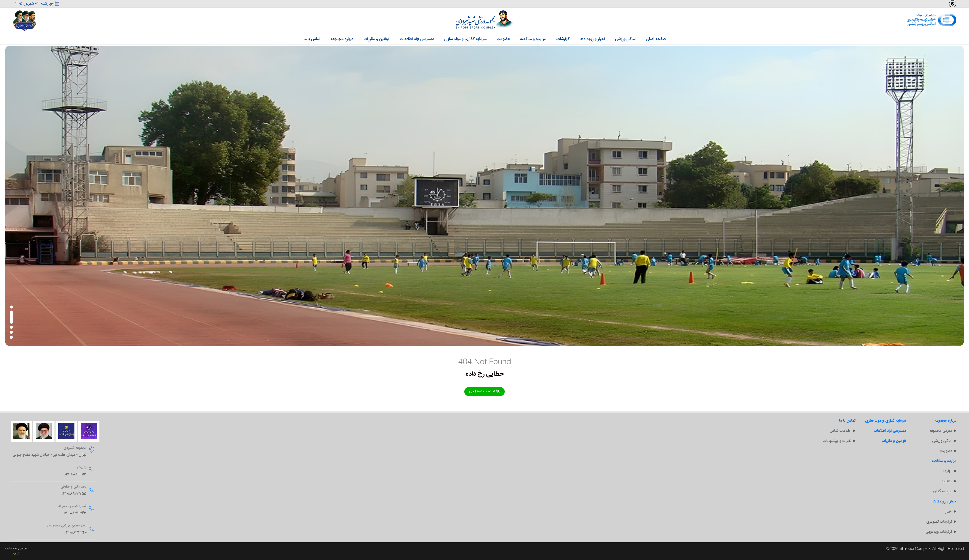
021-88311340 (76, 533)
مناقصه (946, 481)
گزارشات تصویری (939, 522)
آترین (15, 553)
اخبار (948, 511)
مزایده (947, 471)
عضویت (946, 451)
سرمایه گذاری (942, 491)
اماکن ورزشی (942, 441)
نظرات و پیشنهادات (836, 441)
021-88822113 (75, 474)
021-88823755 (74, 494)
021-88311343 (75, 513)
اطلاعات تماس (840, 431)
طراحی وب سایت (15, 548)
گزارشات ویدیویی (939, 532)
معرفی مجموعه (940, 431)
